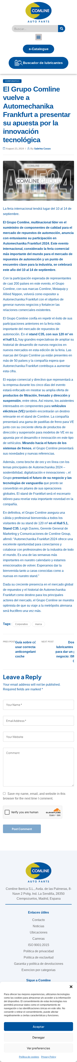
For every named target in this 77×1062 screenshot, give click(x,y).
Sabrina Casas (42, 148)
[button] (71, 987)
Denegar (38, 1037)
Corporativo (12, 81)
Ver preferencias (38, 1048)
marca (38, 624)
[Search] (61, 28)
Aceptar (38, 1026)
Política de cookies (29, 1057)
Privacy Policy (48, 1057)
